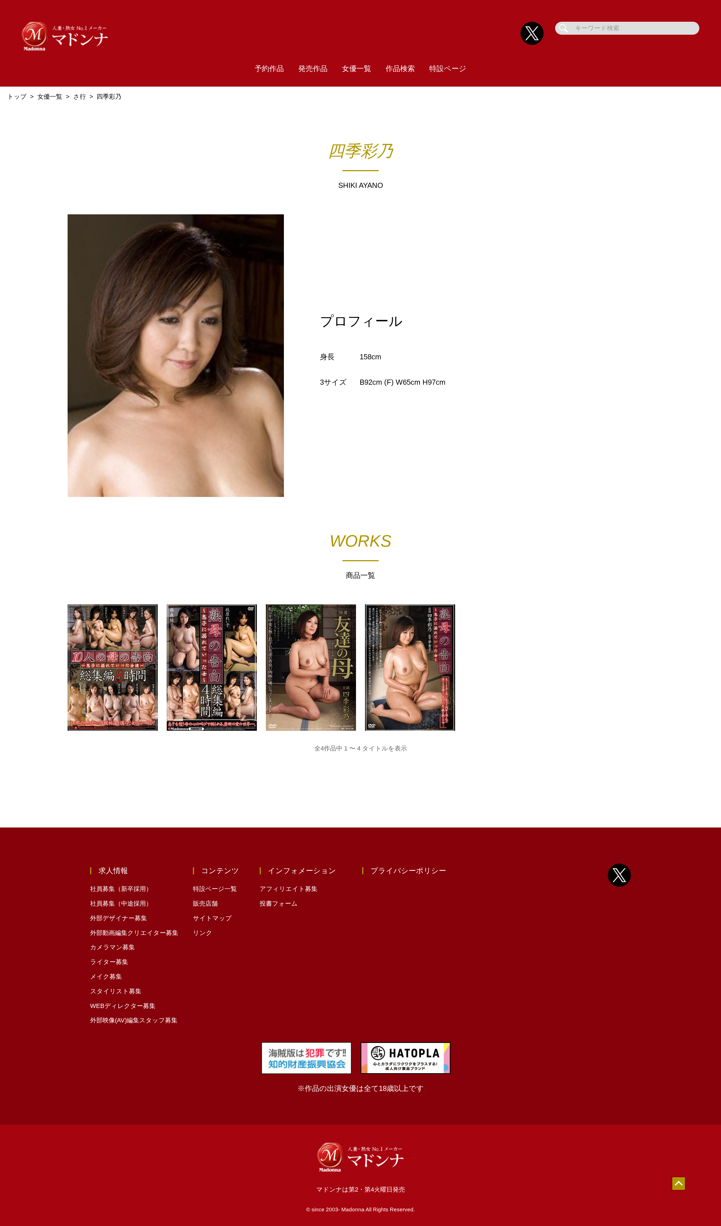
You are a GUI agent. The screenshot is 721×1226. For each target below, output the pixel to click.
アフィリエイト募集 (288, 888)
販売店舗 (205, 903)
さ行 (79, 96)
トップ (17, 96)
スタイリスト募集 (115, 991)
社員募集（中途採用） (121, 903)
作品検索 (400, 68)
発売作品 (313, 68)
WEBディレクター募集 (122, 1005)
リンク (202, 932)
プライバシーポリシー (408, 871)
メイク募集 (106, 976)
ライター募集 (109, 961)
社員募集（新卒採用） (121, 888)
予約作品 (269, 68)
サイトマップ (212, 918)
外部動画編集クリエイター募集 (134, 932)
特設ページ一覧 (215, 888)
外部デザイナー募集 (118, 918)
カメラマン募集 (112, 947)
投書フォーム (279, 903)
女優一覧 (356, 68)
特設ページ (447, 68)
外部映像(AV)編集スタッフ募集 (133, 1020)
